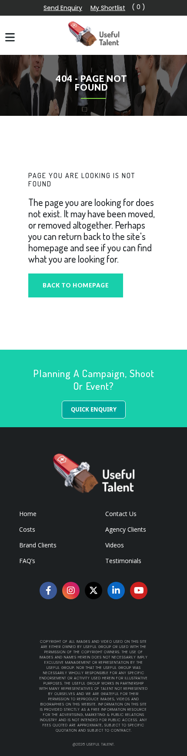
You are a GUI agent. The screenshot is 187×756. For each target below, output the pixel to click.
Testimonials (123, 561)
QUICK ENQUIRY (94, 409)
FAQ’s (27, 561)
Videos (114, 545)
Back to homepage (76, 285)
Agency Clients (125, 529)
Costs (27, 529)
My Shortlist (107, 7)
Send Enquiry (62, 7)
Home (28, 514)
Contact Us (121, 514)
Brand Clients (38, 545)
